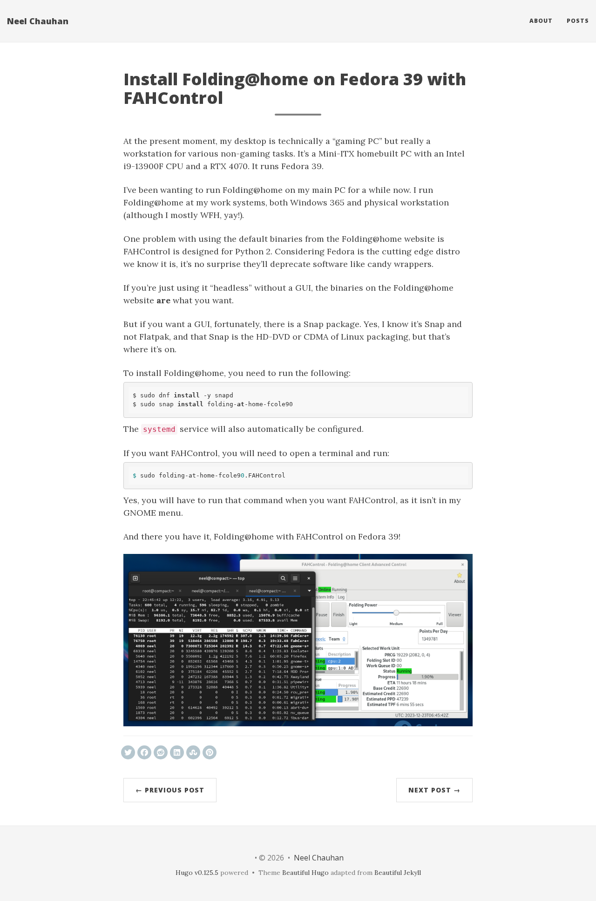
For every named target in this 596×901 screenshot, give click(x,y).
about (541, 21)
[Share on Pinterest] (210, 752)
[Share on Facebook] (144, 752)
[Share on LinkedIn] (177, 752)
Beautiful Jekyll (397, 872)
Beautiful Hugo (305, 872)
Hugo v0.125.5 (197, 872)
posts (578, 21)
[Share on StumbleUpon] (193, 752)
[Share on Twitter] (128, 752)
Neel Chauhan (37, 21)
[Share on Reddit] (161, 752)
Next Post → (434, 789)
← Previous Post (169, 789)
